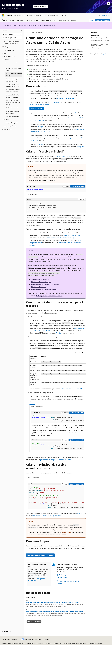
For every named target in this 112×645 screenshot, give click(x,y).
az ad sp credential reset (72, 235)
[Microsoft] (3, 15)
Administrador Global (38, 287)
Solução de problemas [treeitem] (10, 126)
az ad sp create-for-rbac (63, 156)
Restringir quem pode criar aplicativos (49, 296)
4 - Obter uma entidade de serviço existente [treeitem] (13, 91)
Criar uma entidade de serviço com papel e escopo (100, 41)
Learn (28, 32)
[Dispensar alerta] (108, 3)
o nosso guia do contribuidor (36, 579)
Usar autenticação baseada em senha (40, 555)
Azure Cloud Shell (53, 102)
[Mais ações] (84, 32)
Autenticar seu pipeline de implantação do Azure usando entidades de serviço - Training (52, 602)
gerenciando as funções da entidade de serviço (55, 460)
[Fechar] (21, 30)
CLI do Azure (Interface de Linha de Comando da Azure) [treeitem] (12, 42)
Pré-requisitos (95, 35)
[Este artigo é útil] (104, 54)
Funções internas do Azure (65, 98)
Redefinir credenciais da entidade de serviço (60, 238)
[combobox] (12, 34)
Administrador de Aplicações (41, 282)
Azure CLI (40, 32)
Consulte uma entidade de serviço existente (46, 516)
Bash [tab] (32, 406)
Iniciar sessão (106, 15)
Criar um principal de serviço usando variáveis (99, 45)
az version (40, 144)
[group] (57, 370)
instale (74, 113)
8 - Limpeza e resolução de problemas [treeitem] (13, 112)
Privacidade (57, 643)
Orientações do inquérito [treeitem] (11, 123)
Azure (33, 32)
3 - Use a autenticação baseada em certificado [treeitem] (13, 85)
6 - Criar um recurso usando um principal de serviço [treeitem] (13, 102)
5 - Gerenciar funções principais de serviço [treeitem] (12, 96)
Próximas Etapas (96, 48)
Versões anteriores (30, 643)
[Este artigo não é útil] (106, 54)
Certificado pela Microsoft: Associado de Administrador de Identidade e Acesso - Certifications (54, 611)
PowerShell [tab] (39, 406)
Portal (92, 20)
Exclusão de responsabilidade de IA (12, 643)
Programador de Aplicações (40, 279)
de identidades (67, 532)
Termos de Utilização (95, 643)
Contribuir (49, 643)
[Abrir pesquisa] (99, 15)
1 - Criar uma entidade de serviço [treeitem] (14, 75)
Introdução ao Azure (103, 20)
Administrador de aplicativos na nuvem (45, 284)
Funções (58, 333)
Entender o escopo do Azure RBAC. (72, 389)
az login (40, 127)
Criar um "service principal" (99, 38)
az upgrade (80, 147)
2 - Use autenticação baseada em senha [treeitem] (12, 80)
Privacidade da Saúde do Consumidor (75, 643)
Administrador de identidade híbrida (44, 289)
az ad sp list (81, 513)
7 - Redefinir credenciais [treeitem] (13, 108)
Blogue (40, 643)
